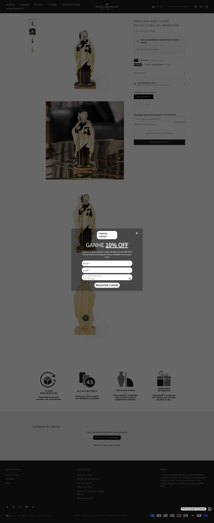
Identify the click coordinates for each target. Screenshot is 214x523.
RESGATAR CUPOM (107, 285)
